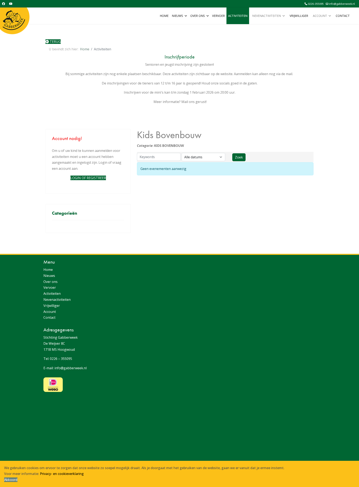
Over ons (197, 16)
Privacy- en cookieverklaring (62, 473)
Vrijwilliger (299, 16)
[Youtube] (10, 4)
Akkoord (10, 479)
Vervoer (218, 16)
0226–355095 (316, 4)
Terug (55, 41)
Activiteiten (237, 16)
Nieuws (177, 16)
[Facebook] (3, 4)
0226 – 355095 (61, 358)
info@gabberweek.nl (342, 4)
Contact (343, 16)
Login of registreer (88, 178)
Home (164, 16)
